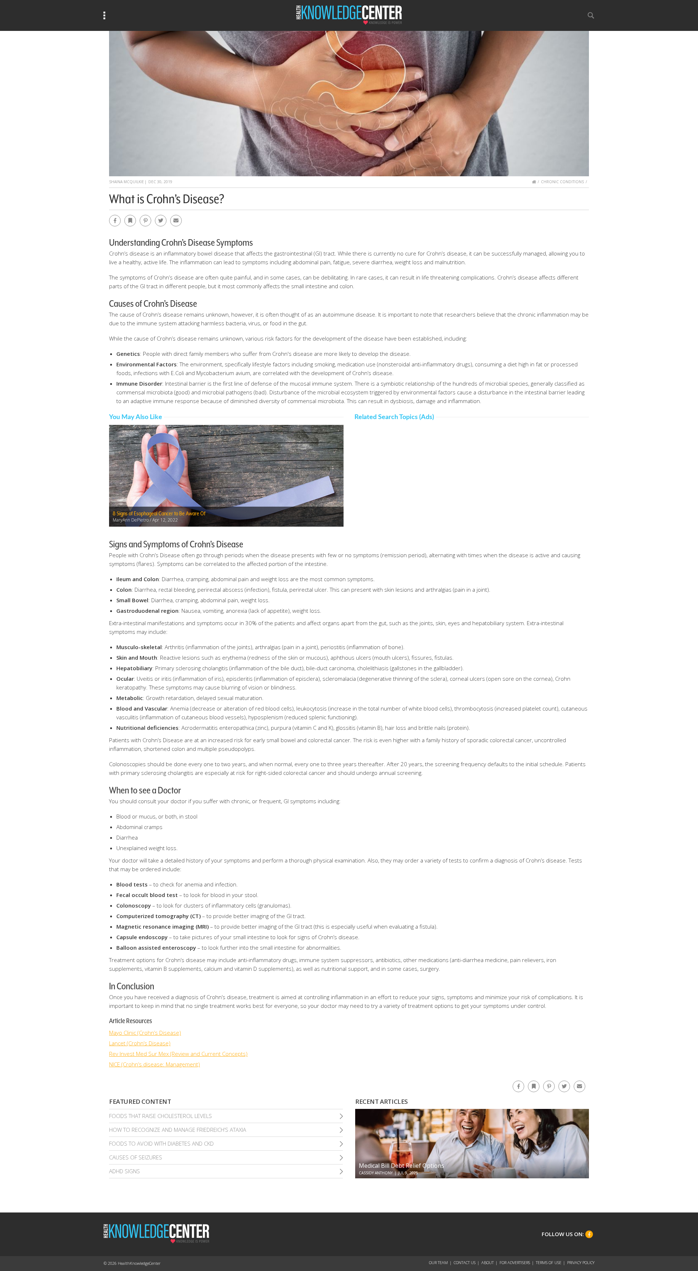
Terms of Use (548, 1262)
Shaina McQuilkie (126, 181)
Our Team (438, 1262)
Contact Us (465, 1262)
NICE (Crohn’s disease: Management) (154, 1064)
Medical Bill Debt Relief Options (401, 1166)
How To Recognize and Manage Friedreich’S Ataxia (177, 1129)
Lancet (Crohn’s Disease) (140, 1043)
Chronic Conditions (562, 181)
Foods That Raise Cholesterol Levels (160, 1115)
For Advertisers (515, 1262)
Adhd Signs (124, 1171)
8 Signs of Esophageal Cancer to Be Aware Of (159, 513)
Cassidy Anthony (376, 1172)
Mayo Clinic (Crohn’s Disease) (145, 1032)
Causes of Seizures (135, 1157)
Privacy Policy (580, 1262)
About (487, 1262)
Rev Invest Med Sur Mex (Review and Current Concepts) (178, 1053)
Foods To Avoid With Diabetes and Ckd (161, 1143)
